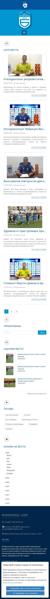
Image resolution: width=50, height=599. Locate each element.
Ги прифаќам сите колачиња (25, 593)
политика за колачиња (12, 582)
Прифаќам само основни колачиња (25, 588)
